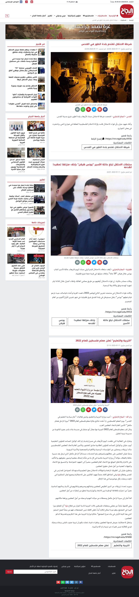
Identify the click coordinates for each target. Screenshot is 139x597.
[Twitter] (72, 582)
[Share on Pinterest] (88, 109)
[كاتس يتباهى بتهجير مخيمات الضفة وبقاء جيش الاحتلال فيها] (41, 79)
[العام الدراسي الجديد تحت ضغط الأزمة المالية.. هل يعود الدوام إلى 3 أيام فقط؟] (16, 232)
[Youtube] (58, 582)
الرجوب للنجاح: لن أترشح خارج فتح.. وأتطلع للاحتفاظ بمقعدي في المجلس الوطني (37, 271)
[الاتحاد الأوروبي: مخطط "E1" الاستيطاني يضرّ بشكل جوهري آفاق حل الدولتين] (41, 70)
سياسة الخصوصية (70, 591)
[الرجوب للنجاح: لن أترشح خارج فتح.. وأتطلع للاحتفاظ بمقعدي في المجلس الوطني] (36, 259)
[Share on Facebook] (105, 109)
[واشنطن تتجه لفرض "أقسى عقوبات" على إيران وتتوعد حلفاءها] (41, 105)
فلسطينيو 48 (88, 15)
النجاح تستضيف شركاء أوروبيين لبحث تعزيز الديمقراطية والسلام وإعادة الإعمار (36, 163)
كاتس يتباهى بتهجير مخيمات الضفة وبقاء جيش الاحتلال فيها (23, 78)
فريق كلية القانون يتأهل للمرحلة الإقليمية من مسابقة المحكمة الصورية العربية (17, 138)
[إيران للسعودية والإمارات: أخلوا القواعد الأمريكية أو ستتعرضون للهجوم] (41, 96)
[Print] (77, 109)
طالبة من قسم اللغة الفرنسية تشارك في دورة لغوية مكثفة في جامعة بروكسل (36, 136)
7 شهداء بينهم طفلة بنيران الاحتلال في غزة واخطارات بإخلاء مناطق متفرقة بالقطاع (22, 52)
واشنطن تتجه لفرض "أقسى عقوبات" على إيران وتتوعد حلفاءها (22, 105)
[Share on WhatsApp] (82, 109)
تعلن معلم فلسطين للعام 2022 (93, 545)
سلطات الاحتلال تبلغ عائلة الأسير (116, 321)
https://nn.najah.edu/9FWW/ (118, 537)
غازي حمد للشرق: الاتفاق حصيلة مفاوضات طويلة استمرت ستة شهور (17, 269)
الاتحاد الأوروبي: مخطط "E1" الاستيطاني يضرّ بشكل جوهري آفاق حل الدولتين (23, 70)
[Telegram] (67, 582)
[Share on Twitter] (94, 109)
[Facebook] (81, 582)
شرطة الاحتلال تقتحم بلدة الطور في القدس (107, 147)
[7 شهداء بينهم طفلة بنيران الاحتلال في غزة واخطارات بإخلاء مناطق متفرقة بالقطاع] (41, 51)
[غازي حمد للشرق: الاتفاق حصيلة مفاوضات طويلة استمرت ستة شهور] (16, 259)
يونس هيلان (62, 321)
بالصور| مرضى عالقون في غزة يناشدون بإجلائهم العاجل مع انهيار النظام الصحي (21, 210)
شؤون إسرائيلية (74, 15)
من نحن (76, 588)
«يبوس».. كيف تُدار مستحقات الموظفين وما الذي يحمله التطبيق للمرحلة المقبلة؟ (37, 244)
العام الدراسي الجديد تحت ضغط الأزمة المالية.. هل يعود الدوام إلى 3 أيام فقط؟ (17, 244)
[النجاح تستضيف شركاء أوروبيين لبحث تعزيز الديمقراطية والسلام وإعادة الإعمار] (36, 153)
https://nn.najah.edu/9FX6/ (118, 138)
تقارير (50, 15)
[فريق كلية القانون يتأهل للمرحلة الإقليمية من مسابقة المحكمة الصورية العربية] (16, 126)
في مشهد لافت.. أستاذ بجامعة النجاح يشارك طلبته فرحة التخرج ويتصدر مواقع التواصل (20, 198)
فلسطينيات (102, 15)
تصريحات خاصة (38, 222)
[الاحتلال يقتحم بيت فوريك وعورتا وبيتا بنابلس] (41, 88)
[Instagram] (76, 582)
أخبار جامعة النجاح (38, 15)
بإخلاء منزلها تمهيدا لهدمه (84, 321)
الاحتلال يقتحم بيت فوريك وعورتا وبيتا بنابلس (24, 87)
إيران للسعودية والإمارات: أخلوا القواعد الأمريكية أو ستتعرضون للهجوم (24, 97)
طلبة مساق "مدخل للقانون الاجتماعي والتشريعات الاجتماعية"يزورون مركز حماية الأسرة (17, 165)
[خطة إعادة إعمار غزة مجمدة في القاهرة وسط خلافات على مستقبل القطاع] (41, 61)
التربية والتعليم (122, 545)
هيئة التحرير (64, 588)
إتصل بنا (70, 588)
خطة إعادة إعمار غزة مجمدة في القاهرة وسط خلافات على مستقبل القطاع (23, 61)
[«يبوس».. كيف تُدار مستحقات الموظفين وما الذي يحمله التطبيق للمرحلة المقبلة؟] (36, 232)
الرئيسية (131, 20)
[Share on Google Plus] (99, 109)
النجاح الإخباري (127, 11)
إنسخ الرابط (96, 138)
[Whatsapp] (63, 582)
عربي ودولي (60, 15)
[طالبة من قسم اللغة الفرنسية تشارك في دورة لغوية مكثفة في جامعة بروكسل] (36, 126)
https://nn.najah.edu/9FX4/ (118, 311)
